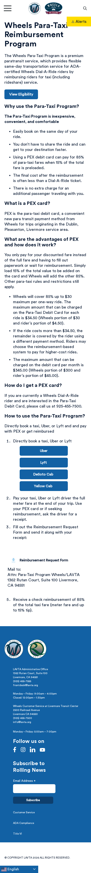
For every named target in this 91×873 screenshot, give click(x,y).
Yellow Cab (43, 486)
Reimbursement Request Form (44, 560)
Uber (43, 451)
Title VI (17, 833)
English (13, 869)
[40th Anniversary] (53, 8)
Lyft (43, 462)
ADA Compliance (23, 823)
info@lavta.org (22, 722)
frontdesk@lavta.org (25, 685)
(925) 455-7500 (22, 718)
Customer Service (24, 812)
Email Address (24, 781)
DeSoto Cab (43, 474)
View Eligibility (21, 94)
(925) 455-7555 (22, 681)
